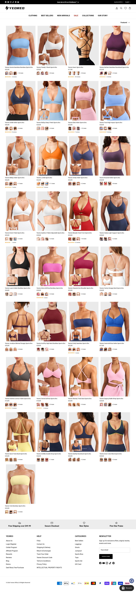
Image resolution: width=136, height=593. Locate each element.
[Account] (116, 8)
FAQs (38, 541)
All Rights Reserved (24, 582)
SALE (76, 15)
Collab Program (11, 547)
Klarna (8, 564)
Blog (7, 561)
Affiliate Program (12, 551)
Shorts (77, 547)
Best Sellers (79, 541)
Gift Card (78, 564)
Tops (76, 557)
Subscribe (106, 556)
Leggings (78, 544)
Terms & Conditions (43, 561)
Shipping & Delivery (43, 547)
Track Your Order (42, 554)
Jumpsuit (78, 551)
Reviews (9, 557)
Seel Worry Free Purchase (15, 568)
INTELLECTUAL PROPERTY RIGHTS (49, 568)
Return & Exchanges (44, 551)
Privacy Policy (42, 564)
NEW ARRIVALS (63, 15)
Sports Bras (79, 554)
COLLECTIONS (88, 15)
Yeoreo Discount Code (44, 557)
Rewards (9, 554)
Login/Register (11, 544)
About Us (9, 541)
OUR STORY (103, 15)
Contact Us (40, 544)
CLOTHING (33, 15)
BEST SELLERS (47, 15)
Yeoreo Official (14, 582)
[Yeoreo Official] (15, 8)
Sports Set (78, 561)
